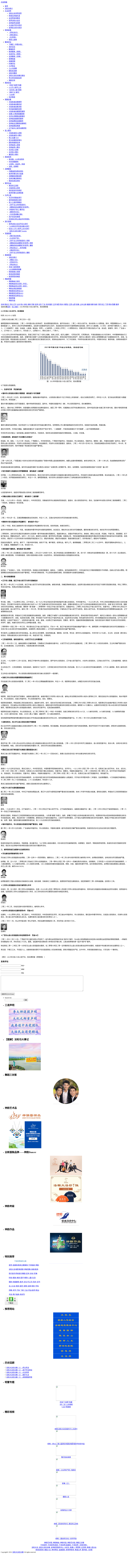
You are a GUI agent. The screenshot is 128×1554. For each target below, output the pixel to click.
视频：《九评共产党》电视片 (66, 1470)
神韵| (37, 1265)
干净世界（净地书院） (80, 1545)
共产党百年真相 (14, 217)
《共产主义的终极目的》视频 (19, 240)
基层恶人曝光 (13, 154)
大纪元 (67, 1547)
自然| (34, 1290)
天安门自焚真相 (14, 267)
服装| (15, 1278)
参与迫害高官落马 (15, 140)
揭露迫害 (8, 99)
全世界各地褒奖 (14, 18)
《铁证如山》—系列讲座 (17, 248)
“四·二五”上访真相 (66, 1404)
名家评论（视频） (15, 54)
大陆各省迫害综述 (15, 104)
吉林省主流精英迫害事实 (17, 123)
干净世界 (43, 1545)
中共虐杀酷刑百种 (15, 109)
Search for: (8, 998)
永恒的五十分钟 (66, 1510)
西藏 (113, 304)
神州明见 (54, 1550)
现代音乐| (12, 1273)
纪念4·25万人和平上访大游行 (19, 229)
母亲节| (22, 1294)
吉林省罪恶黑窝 (14, 126)
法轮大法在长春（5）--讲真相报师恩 (19, 1377)
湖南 (29, 304)
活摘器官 (8, 169)
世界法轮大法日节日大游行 (18, 224)
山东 (18, 304)
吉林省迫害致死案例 (16, 118)
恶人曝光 (8, 130)
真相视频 (8, 255)
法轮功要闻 (13, 73)
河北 (11, 304)
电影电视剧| (20, 1269)
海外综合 (12, 47)
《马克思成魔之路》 (16, 214)
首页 (6, 6)
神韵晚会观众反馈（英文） (18, 286)
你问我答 (12, 97)
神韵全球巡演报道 (15, 288)
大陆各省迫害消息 (15, 106)
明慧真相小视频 (14, 272)
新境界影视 (70, 1550)
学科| (37, 1286)
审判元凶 (8, 183)
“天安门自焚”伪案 (15, 85)
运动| (32, 1273)
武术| (28, 1273)
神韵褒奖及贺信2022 (16, 296)
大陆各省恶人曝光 (15, 135)
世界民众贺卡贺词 (15, 28)
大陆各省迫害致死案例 (17, 111)
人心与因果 (13, 68)
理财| (11, 1282)
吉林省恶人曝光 (14, 147)
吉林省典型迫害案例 (16, 121)
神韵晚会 (56, 1542)
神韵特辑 (8, 279)
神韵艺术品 (71, 1542)
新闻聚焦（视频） (15, 51)
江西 (70, 304)
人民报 (89, 1550)
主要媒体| (24, 1265)
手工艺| (30, 1282)
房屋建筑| (16, 1282)
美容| (18, 1278)
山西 (74, 304)
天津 (47, 304)
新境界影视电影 (14, 276)
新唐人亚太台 (91, 1547)
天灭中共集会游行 (15, 197)
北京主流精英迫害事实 (17, 116)
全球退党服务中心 (57, 1547)
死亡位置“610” (14, 138)
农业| (30, 1290)
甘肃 (36, 304)
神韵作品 (12, 300)
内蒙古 (66, 304)
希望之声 (78, 1550)
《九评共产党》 (14, 238)
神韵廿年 (12, 80)
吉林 (2, 304)
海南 (95, 304)
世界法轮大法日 (14, 20)
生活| (34, 1278)
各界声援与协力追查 (16, 173)
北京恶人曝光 (13, 152)
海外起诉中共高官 (15, 190)
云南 (84, 304)
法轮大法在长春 (44, 1547)
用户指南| (16, 1294)
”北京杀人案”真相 (15, 90)
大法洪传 (8, 11)
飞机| (22, 1290)
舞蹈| (24, 1273)
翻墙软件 (12, 49)
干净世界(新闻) (53, 1545)
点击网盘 (4, 2)
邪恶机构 (8, 157)
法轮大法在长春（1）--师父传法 (17, 1367)
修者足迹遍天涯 (14, 16)
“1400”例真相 (66, 1407)
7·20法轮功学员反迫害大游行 (19, 226)
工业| (26, 1290)
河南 (32, 304)
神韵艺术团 (48, 1542)
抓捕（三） (66, 1483)
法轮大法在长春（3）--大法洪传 (17, 1372)
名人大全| (12, 1286)
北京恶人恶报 (13, 150)
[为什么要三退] (25, 1022)
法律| (30, 1286)
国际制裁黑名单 (14, 142)
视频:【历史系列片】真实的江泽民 (66, 1524)
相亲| (18, 1286)
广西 (106, 304)
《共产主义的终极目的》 (17, 205)
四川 (22, 304)
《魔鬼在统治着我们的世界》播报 (21, 245)
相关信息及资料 (14, 181)
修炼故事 (8, 30)
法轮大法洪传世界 (15, 13)
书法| (11, 1294)
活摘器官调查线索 (15, 176)
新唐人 (72, 1547)
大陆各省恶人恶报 (15, 133)
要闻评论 (8, 42)
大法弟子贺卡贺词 (15, 25)
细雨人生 (66, 1497)
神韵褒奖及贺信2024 (16, 291)
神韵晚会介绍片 (14, 281)
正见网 (83, 1547)
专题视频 (8, 233)
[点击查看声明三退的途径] (25, 1015)
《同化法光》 (13, 32)
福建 (88, 304)
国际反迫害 (13, 71)
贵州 (61, 304)
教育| (26, 1278)
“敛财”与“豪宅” (14, 92)
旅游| (36, 1269)
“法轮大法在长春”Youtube (18, 231)
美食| (33, 1269)
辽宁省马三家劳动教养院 (17, 128)
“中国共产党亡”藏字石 (17, 209)
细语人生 (47, 1550)
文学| (38, 1282)
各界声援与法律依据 (16, 193)
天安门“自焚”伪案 (66, 1402)
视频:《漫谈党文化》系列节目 (66, 1538)
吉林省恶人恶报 (14, 145)
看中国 (84, 1550)
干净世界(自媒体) (65, 1545)
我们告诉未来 (66, 1457)
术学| (15, 1290)
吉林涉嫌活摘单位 (15, 178)
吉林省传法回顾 (14, 23)
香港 (117, 304)
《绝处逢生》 (13, 35)
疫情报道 (12, 59)
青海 (110, 304)
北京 (40, 304)
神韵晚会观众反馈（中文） (18, 284)
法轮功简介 (9, 8)
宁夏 (99, 304)
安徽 (77, 304)
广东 (43, 304)
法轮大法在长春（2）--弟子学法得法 (19, 1370)
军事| (35, 1273)
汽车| (18, 1290)
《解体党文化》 (14, 212)
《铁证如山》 (13, 264)
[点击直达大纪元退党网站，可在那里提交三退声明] (25, 1028)
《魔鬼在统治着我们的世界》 (19, 207)
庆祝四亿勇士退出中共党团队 (19, 219)
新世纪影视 (40, 1550)
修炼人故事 (13, 39)
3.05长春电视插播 (15, 269)
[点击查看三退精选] (25, 1035)
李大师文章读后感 (15, 78)
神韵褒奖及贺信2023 (16, 293)
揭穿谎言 (8, 83)
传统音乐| (19, 1273)
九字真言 (12, 66)
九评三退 (8, 195)
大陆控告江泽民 (14, 188)
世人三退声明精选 (15, 202)
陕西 (58, 304)
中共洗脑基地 (13, 162)
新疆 (92, 304)
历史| (35, 1282)
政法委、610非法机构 (16, 159)
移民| (33, 1286)
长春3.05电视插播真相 (16, 114)
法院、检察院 (13, 166)
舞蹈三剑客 (80, 1542)
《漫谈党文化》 (14, 250)
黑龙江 (6, 304)
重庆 (50, 304)
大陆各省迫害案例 (15, 102)
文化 (25, 1282)
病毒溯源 (12, 61)
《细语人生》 (13, 260)
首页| (11, 1265)
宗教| (11, 1290)
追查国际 (62, 1550)
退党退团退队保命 (15, 200)
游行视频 (8, 221)
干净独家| (32, 1265)
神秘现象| (27, 1269)
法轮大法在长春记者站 (17, 75)
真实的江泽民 (13, 185)
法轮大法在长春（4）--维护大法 (17, 1375)
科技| (11, 1278)
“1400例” (12, 95)
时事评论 (12, 63)
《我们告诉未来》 (15, 236)
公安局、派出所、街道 (17, 164)
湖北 (25, 304)
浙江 (102, 304)
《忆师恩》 (13, 37)
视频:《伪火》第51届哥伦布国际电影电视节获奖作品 (66, 1444)
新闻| (19, 1265)
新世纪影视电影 (14, 274)
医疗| (22, 1278)
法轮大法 (35, 1547)
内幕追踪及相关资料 (16, 171)
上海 (81, 304)
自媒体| (15, 1265)
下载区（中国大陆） (16, 44)
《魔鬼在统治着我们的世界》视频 (21, 243)
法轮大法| (12, 1269)
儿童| (30, 1278)
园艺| (22, 1286)
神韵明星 (12, 298)
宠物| (26, 1286)
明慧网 (78, 1547)
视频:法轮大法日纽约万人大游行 (66, 1429)
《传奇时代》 (13, 262)
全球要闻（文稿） (15, 56)
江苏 (54, 304)
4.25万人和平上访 (15, 87)
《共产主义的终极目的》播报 (19, 252)
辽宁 (14, 304)
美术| (22, 1282)
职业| (37, 1290)
